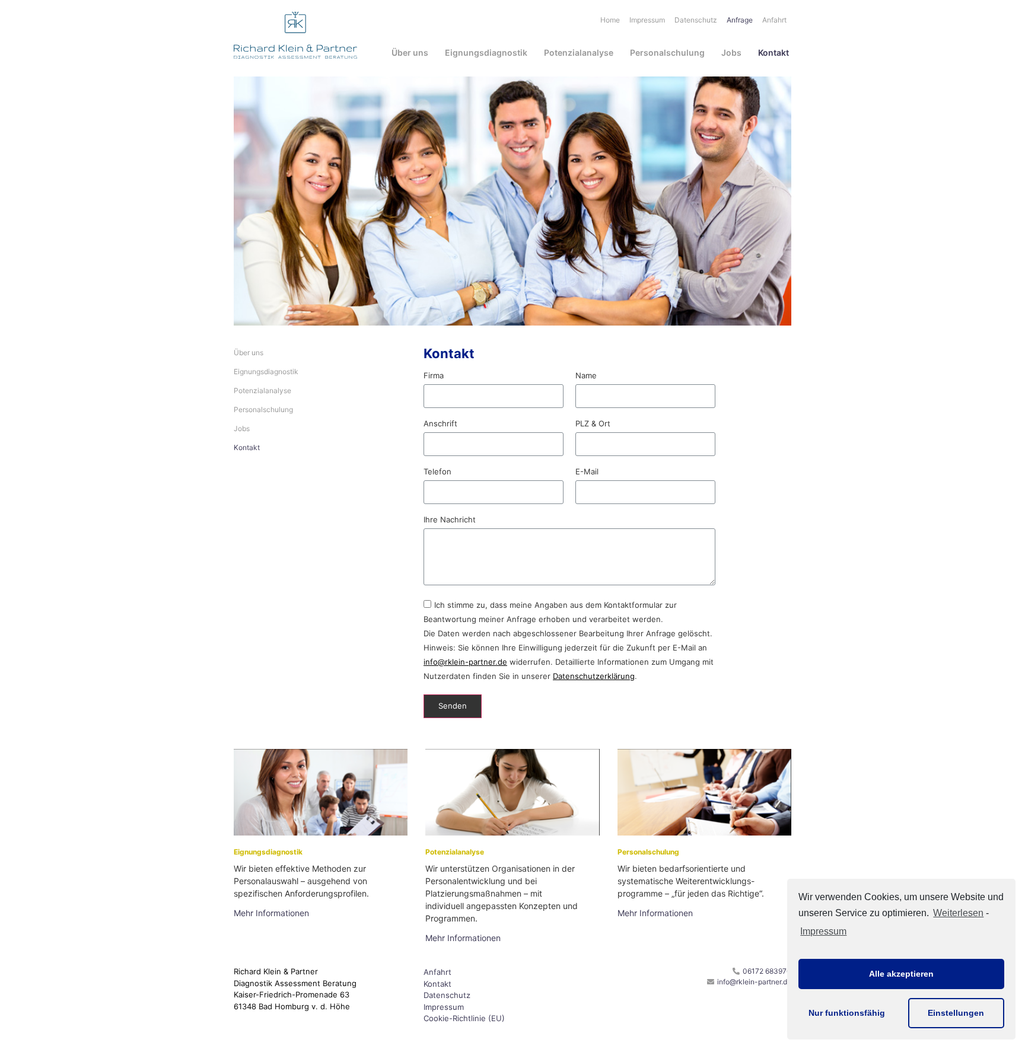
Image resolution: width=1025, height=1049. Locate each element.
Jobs (731, 52)
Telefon (437, 472)
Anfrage (740, 19)
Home (610, 19)
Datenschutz (695, 19)
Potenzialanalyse (578, 52)
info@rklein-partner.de (465, 662)
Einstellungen (956, 1013)
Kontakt (773, 52)
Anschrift (440, 424)
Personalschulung (667, 52)
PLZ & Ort (592, 424)
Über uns (409, 52)
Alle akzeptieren (901, 973)
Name (586, 376)
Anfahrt (774, 19)
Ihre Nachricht (450, 520)
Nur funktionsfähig (846, 1013)
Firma (434, 376)
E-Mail (587, 472)
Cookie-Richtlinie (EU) (464, 1018)
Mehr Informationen (271, 913)
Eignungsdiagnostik (486, 52)
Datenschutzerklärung (594, 676)
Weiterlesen (958, 913)
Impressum (823, 931)
